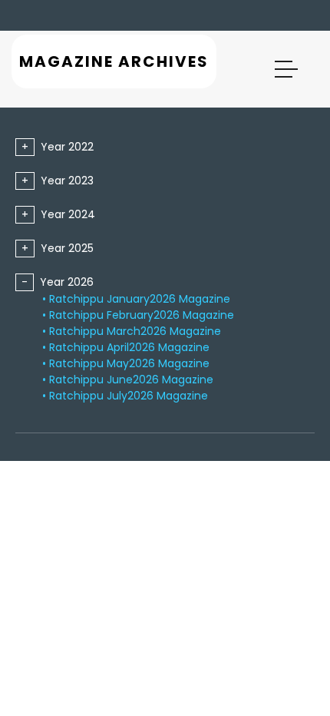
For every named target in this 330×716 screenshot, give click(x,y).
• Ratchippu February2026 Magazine (138, 315)
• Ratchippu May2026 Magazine (126, 363)
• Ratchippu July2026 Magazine (125, 395)
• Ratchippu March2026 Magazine (131, 331)
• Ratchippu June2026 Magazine (127, 379)
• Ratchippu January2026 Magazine (136, 299)
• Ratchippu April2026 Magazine (126, 347)
